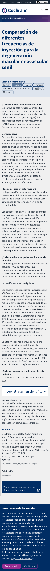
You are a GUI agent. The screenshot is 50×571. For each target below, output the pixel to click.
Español (4, 2)
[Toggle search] (42, 10)
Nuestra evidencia (17, 18)
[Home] (15, 10)
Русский (7, 88)
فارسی (19, 2)
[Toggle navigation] (46, 10)
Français (28, 2)
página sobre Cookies (21, 558)
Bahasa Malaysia (23, 88)
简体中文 (7, 92)
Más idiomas (43, 2)
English (12, 2)
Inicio (4, 18)
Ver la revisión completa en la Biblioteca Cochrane (19, 488)
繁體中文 (39, 88)
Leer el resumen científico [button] (24, 391)
